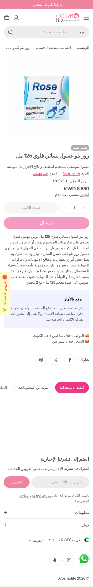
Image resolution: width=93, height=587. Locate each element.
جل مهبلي (40, 173)
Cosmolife (71, 173)
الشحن (84, 195)
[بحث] (10, 32)
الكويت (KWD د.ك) (68, 539)
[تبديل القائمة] (86, 18)
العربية (38, 540)
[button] (5, 294)
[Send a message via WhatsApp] (84, 558)
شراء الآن (47, 223)
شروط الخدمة (42, 495)
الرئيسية (83, 47)
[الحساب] (16, 18)
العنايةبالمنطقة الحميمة (53, 47)
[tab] (72, 387)
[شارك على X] (55, 360)
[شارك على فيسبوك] (70, 360)
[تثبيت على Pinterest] (41, 360)
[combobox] (46, 32)
